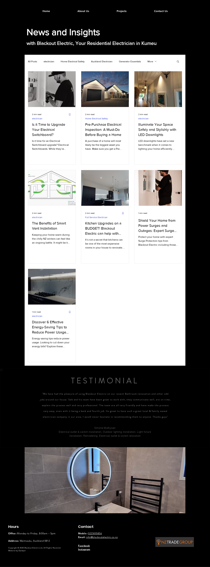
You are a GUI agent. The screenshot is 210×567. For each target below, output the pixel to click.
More (150, 61)
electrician (49, 61)
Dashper (22, 550)
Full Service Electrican (96, 217)
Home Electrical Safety (72, 61)
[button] (177, 61)
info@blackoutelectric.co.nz (102, 537)
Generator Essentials (130, 61)
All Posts (32, 61)
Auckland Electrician (101, 61)
